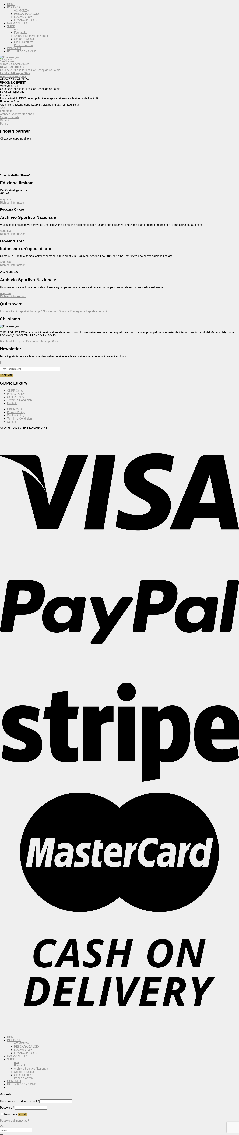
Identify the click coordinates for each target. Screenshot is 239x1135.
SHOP (11, 26)
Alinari (54, 311)
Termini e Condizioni (20, 400)
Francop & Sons (39, 311)
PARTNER (14, 7)
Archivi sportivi (19, 311)
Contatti (12, 403)
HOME (11, 4)
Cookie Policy (15, 396)
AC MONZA (21, 10)
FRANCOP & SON (25, 20)
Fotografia (20, 32)
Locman (5, 311)
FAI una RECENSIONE (21, 51)
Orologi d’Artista (24, 38)
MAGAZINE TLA (17, 23)
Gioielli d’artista (23, 42)
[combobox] (16, 1130)
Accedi (22, 1114)
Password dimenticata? (14, 1120)
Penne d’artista (23, 45)
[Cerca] (1, 1134)
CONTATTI (14, 48)
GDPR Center (15, 390)
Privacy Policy (16, 393)
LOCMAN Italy (23, 16)
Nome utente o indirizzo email (19, 1101)
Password (7, 1107)
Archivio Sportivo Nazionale (31, 35)
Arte (16, 29)
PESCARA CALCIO (26, 13)
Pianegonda (77, 311)
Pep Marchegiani (96, 311)
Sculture (64, 311)
